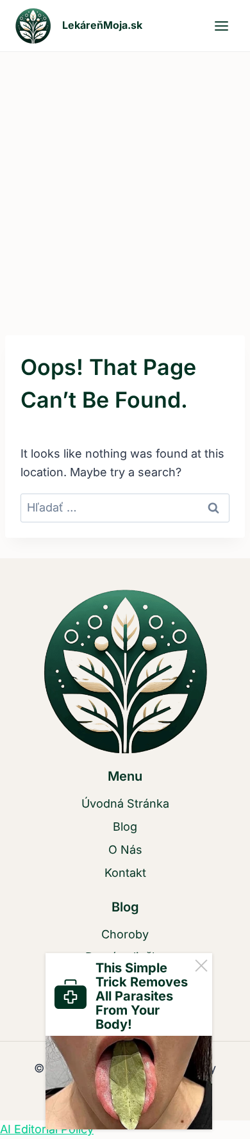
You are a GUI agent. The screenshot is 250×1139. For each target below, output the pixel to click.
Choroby (125, 934)
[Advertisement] (125, 183)
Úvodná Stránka (125, 803)
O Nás (125, 849)
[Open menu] (221, 25)
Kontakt (125, 872)
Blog (125, 826)
